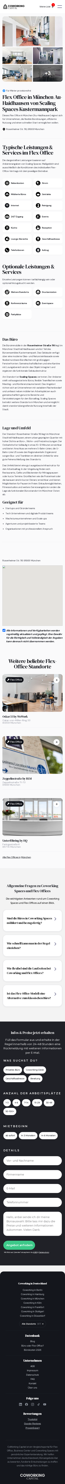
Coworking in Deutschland (32, 1283)
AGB (35, 1252)
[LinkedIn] (20, 1404)
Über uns (32, 1387)
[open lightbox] (32, 31)
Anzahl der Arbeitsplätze (32, 1093)
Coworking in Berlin (32, 1290)
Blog (32, 1341)
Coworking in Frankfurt (32, 1307)
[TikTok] (38, 1404)
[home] (15, 6)
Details (11, 1150)
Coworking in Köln (32, 1302)
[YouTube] (44, 1404)
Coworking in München (32, 1298)
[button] (48, 6)
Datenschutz (44, 1252)
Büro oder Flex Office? (32, 1345)
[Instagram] (32, 1404)
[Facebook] (26, 1404)
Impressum (32, 1370)
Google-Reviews (32, 1423)
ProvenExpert (32, 1427)
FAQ (33, 1379)
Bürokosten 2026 (32, 1349)
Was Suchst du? (20, 1060)
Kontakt (32, 1383)
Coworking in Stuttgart (32, 1311)
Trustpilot (32, 1419)
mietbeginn (15, 1126)
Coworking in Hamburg (32, 1294)
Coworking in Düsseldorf (32, 1315)
